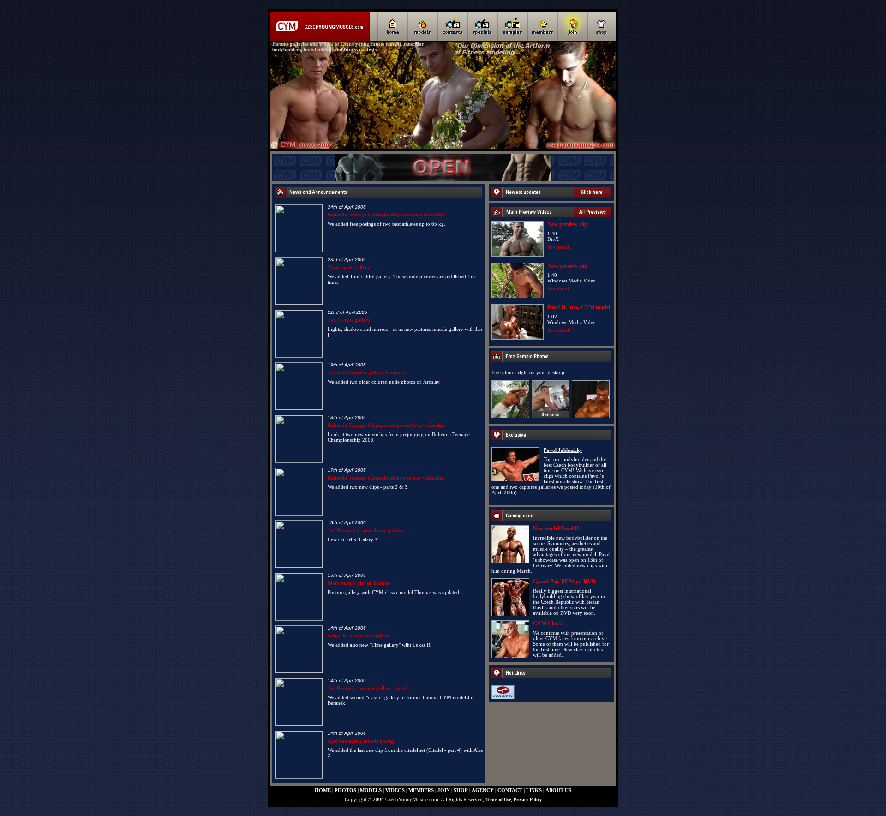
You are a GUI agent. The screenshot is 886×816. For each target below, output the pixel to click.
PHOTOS (345, 790)
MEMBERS (421, 790)
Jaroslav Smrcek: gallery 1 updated (367, 372)
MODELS (371, 790)
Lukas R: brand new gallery (359, 635)
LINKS (534, 790)
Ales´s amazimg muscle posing (361, 741)
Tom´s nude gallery (349, 267)
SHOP (461, 790)
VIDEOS (395, 790)
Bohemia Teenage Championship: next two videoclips (386, 214)
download (558, 247)
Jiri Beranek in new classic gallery (365, 530)
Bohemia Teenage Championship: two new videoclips (386, 477)
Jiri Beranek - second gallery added (367, 688)
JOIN (443, 790)
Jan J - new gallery (349, 320)
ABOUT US (558, 790)
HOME (323, 790)
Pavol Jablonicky (563, 450)
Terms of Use (498, 799)
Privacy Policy (528, 799)
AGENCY (483, 790)
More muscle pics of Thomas (359, 583)
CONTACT (509, 790)
